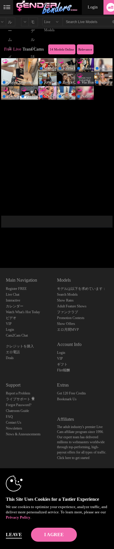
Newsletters (14, 428)
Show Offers (66, 324)
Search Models (67, 294)
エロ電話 (13, 352)
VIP (9, 324)
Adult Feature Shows (72, 306)
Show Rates (65, 300)
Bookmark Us (67, 399)
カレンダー (14, 306)
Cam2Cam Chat (17, 335)
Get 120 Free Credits (71, 393)
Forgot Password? (18, 405)
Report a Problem (18, 393)
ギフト (62, 364)
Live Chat (12, 294)
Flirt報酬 (63, 370)
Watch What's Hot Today (23, 312)
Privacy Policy (18, 517)
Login (93, 7)
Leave (14, 534)
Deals (10, 358)
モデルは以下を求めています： (81, 289)
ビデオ (11, 318)
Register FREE (16, 289)
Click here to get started (73, 458)
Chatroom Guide (17, 411)
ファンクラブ (67, 312)
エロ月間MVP (68, 330)
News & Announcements (23, 434)
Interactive (13, 300)
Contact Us (13, 422)
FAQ (9, 417)
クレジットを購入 (20, 346)
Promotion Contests (70, 318)
